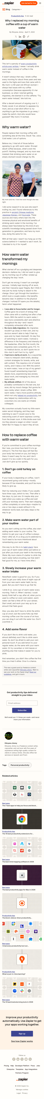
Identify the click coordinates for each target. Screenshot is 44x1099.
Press (33, 1066)
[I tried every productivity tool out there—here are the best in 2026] (22, 931)
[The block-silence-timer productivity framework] (22, 903)
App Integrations (31, 1069)
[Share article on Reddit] (24, 36)
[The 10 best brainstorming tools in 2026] (22, 987)
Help (12, 1066)
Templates (19, 1069)
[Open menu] (40, 3)
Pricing (6, 1066)
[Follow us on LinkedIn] (18, 1059)
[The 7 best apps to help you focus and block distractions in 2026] (22, 791)
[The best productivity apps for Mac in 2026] (22, 875)
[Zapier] (8, 3)
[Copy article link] (28, 36)
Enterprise (10, 1069)
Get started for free (28, 3)
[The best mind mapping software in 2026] (22, 847)
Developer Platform (22, 1066)
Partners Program (22, 1073)
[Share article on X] (16, 36)
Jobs (38, 1066)
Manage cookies (22, 1089)
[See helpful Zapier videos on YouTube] (26, 1059)
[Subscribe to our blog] (30, 1059)
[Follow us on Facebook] (13, 1059)
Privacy (25, 1093)
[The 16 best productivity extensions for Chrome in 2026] (22, 819)
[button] (22, 710)
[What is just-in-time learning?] (22, 959)
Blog (8, 9)
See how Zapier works (22, 1041)
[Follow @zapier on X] (22, 1059)
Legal (19, 1093)
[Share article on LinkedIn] (20, 37)
